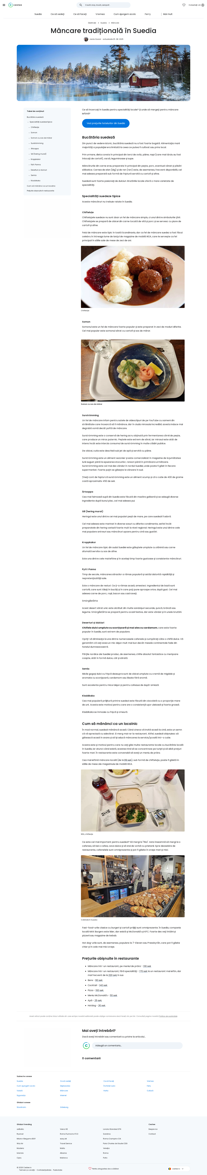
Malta (62, 1148)
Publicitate (57, 1170)
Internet (63, 1095)
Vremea (100, 14)
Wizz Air (20, 1143)
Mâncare (115, 23)
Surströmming (37, 143)
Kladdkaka (35, 180)
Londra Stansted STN (112, 1129)
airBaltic (20, 1129)
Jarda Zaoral (95, 39)
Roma (105, 1153)
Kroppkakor (35, 159)
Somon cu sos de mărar (41, 138)
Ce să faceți (80, 14)
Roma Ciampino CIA (112, 1138)
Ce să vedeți (57, 14)
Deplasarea (65, 1086)
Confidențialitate (44, 1170)
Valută (20, 1090)
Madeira (20, 1148)
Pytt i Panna (36, 164)
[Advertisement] (47, 218)
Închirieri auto (109, 1086)
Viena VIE (64, 1129)
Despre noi (153, 1129)
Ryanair (20, 1134)
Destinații (92, 23)
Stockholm (21, 1107)
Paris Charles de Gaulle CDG (115, 1143)
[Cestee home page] (15, 5)
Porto (105, 1158)
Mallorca (64, 1158)
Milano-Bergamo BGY (26, 1138)
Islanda (20, 1153)
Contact (152, 1134)
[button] (4, 5)
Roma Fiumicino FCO (69, 1134)
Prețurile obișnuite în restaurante (40, 191)
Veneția (106, 1148)
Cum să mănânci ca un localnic (41, 186)
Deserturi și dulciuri (39, 170)
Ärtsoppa (35, 148)
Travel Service (66, 1143)
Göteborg (64, 1107)
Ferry (148, 14)
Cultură (150, 1090)
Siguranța (21, 1095)
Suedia (38, 14)
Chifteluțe (35, 127)
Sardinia (107, 1134)
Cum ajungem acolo (125, 14)
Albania (63, 1153)
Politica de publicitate (168, 1016)
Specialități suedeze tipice (41, 122)
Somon (34, 132)
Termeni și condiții (27, 1170)
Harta (106, 1090)
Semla (33, 175)
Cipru (19, 1158)
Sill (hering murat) (38, 154)
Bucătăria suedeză (35, 117)
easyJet (63, 1138)
